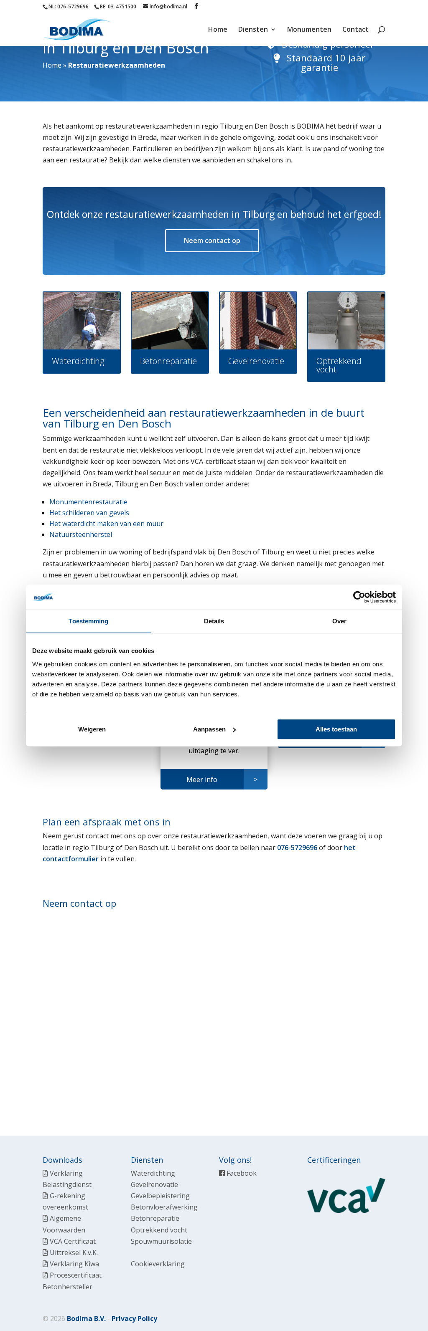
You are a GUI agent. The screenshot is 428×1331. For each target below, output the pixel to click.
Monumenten (309, 30)
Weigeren (92, 729)
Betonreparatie (155, 1218)
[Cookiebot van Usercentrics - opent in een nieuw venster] (359, 597)
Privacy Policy (134, 1318)
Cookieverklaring (158, 1263)
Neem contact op (212, 240)
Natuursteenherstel (80, 534)
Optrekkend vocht (159, 1230)
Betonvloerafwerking (164, 1207)
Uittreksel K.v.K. (74, 1252)
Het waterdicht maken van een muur (106, 523)
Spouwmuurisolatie (161, 1241)
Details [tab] (214, 621)
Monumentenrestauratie (88, 501)
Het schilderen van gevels (89, 512)
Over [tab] (339, 621)
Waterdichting (153, 1173)
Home (217, 30)
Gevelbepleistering (160, 1195)
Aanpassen (209, 729)
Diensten (253, 30)
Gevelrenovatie (154, 1184)
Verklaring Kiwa (74, 1263)
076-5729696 (297, 847)
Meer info (201, 779)
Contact (355, 30)
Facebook (241, 1173)
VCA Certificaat (73, 1241)
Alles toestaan (336, 729)
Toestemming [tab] (88, 621)
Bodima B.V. (86, 1318)
